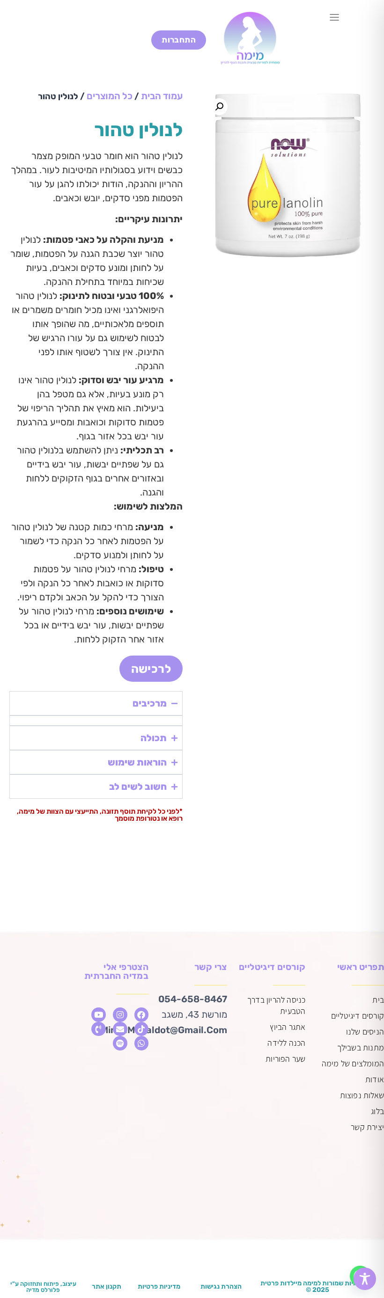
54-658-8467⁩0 (192, 999)
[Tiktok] (141, 1029)
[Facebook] (141, 1014)
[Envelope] (120, 1029)
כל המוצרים (110, 96)
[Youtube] (98, 1014)
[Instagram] (120, 1014)
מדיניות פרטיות (159, 1287)
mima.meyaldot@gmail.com (164, 1029)
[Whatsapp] (141, 1043)
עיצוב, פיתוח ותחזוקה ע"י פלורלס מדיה (43, 1286)
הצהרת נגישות (221, 1287)
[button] (334, 18)
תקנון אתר (106, 1287)
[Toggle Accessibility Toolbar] (365, 1279)
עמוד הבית (162, 96)
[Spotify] (120, 1043)
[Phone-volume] (98, 1029)
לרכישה (151, 669)
